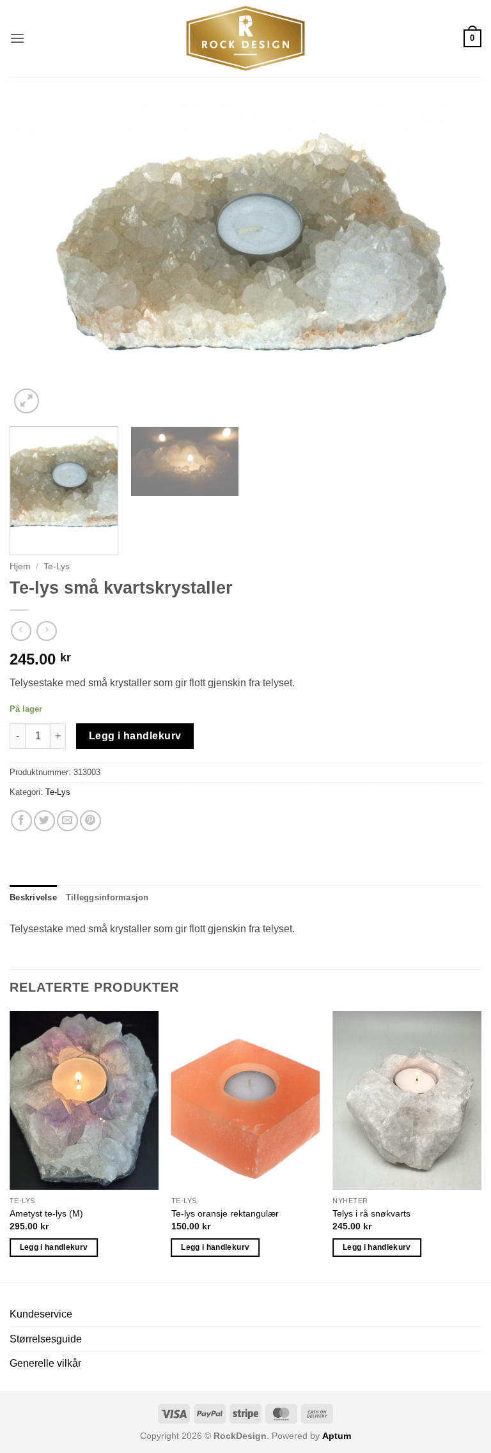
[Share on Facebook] (21, 820)
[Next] (455, 259)
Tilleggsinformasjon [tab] (107, 897)
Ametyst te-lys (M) (46, 1213)
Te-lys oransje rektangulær (225, 1213)
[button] (17, 38)
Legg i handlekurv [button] (54, 1247)
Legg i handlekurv (135, 735)
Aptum (336, 1436)
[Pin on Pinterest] (90, 820)
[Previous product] (46, 631)
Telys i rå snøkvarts (371, 1213)
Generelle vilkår (45, 1363)
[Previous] (35, 259)
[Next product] (21, 631)
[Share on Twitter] (44, 820)
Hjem (20, 566)
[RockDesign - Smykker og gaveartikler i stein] (245, 38)
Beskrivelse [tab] (33, 897)
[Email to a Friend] (67, 820)
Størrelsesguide (46, 1339)
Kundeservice (41, 1314)
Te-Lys (56, 566)
